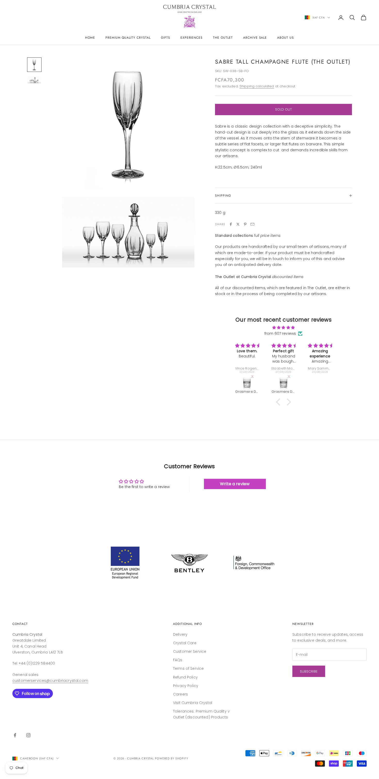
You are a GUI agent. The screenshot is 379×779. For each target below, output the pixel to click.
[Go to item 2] (34, 80)
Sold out (283, 109)
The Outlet (223, 37)
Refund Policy (185, 677)
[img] (283, 327)
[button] (279, 402)
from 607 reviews (280, 333)
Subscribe (309, 671)
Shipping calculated (257, 86)
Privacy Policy (185, 685)
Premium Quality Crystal (128, 37)
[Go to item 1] (34, 64)
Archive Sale (255, 37)
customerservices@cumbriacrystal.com (50, 680)
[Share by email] (252, 224)
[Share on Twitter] (238, 224)
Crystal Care (184, 643)
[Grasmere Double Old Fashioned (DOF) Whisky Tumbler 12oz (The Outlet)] (247, 382)
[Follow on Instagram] (28, 735)
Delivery (180, 634)
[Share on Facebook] (231, 224)
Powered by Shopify (171, 758)
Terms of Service (188, 668)
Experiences (191, 37)
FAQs (178, 660)
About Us (285, 37)
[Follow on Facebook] (15, 735)
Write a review (235, 484)
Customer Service (189, 651)
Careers (180, 694)
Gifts (165, 37)
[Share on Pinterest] (245, 224)
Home (90, 37)
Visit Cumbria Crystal (192, 702)
